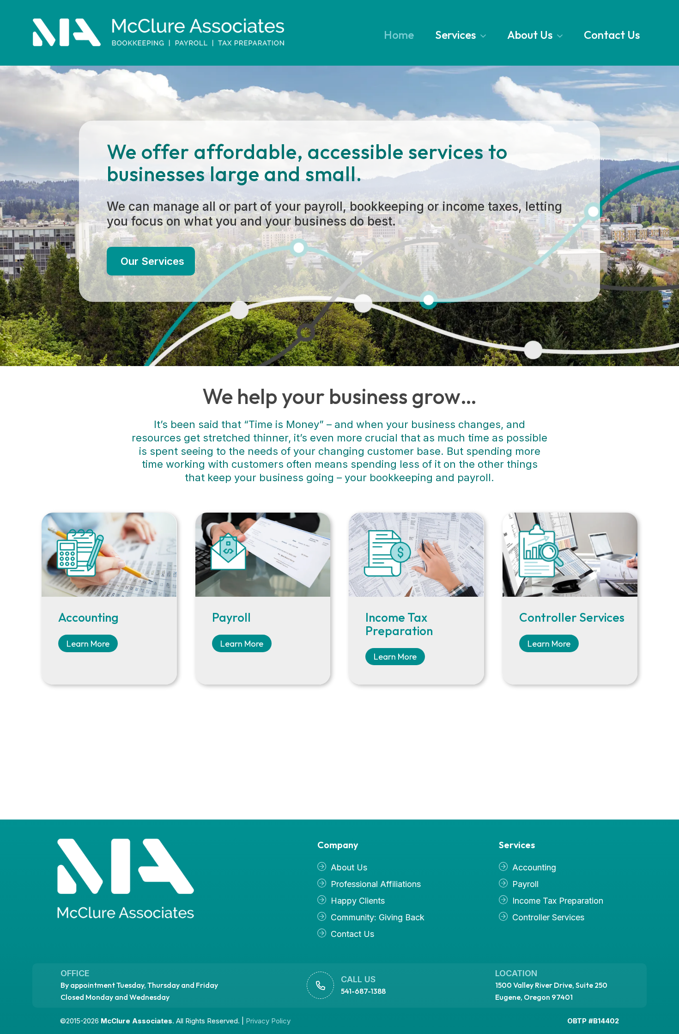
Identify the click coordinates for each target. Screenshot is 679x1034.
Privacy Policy (268, 1020)
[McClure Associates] (142, 879)
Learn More (88, 643)
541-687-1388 (363, 991)
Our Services (152, 261)
